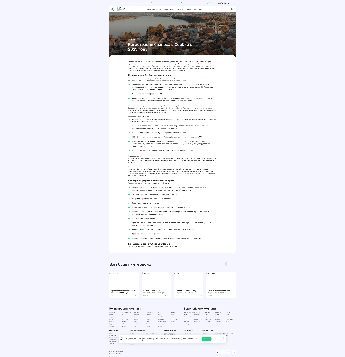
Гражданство (187, 333)
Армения (136, 312)
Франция (207, 321)
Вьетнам (136, 314)
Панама (173, 321)
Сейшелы (124, 324)
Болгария (197, 312)
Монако (186, 319)
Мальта (228, 317)
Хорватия (218, 321)
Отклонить (218, 339)
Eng (206, 9)
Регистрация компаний (154, 9)
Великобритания (189, 312)
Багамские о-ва (150, 312)
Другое (132, 344)
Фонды (132, 333)
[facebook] (218, 352)
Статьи (138, 3)
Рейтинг (152, 3)
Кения (148, 317)
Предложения (168, 9)
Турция (123, 326)
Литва (227, 314)
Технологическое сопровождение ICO (222, 333)
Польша (217, 319)
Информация (123, 3)
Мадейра (207, 317)
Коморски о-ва (175, 317)
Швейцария (187, 324)
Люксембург (197, 317)
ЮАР (135, 326)
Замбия (148, 326)
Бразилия (173, 312)
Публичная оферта (116, 351)
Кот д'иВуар (124, 319)
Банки (111, 333)
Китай (160, 317)
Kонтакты (145, 3)
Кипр (206, 314)
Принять (206, 339)
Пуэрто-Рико (113, 324)
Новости (131, 3)
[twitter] (223, 352)
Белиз (160, 312)
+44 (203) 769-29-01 (225, 3)
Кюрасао (136, 319)
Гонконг (148, 314)
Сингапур (161, 324)
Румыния (186, 321)
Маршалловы (174, 319)
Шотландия (197, 324)
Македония (218, 317)
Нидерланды (198, 319)
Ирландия (197, 314)
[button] (227, 264)
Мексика (111, 321)
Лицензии (189, 9)
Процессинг (179, 9)
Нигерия (123, 321)
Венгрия (207, 312)
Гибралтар (218, 312)
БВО (122, 314)
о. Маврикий (137, 321)
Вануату (111, 314)
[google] (228, 352)
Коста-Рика (112, 319)
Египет (160, 326)
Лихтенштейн (188, 317)
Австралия (112, 312)
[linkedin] (234, 352)
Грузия (160, 314)
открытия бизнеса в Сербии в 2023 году (145, 246)
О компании (113, 3)
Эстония (207, 324)
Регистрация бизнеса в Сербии (139, 183)
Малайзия (161, 319)
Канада (136, 317)
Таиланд (111, 326)
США (172, 324)
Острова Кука (162, 321)
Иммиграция (198, 9)
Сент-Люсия (149, 324)
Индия (172, 314)
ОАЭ (147, 321)
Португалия (229, 319)
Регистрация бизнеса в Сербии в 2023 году (143, 62)
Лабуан (148, 319)
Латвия (217, 314)
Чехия (227, 321)
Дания (185, 314)
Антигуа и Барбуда (126, 312)
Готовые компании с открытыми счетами (169, 333)
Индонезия (112, 317)
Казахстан (124, 317)
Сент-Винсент (138, 324)
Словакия (197, 321)
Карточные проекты (151, 333)
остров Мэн (208, 319)
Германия (228, 312)
